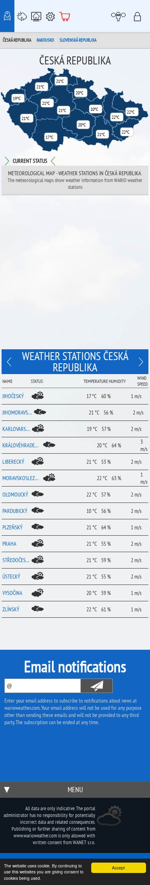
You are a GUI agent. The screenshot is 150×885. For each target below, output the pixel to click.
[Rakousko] (140, 361)
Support (50, 16)
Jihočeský (13, 396)
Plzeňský (12, 527)
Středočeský (16, 560)
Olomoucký (15, 494)
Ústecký (11, 576)
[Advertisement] (75, 274)
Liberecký (13, 461)
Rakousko (45, 40)
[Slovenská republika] (10, 361)
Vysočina (12, 593)
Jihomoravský (17, 412)
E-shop (65, 16)
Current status (30, 160)
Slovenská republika (78, 40)
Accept (118, 868)
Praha (9, 543)
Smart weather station (36, 16)
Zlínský (10, 609)
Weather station (21, 16)
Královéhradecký (21, 445)
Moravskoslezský (21, 478)
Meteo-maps (7, 16)
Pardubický (14, 511)
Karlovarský (16, 428)
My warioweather (119, 16)
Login (140, 16)
